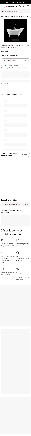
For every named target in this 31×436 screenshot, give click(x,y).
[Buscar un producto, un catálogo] (3, 11)
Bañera (16, 16)
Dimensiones (14, 55)
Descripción (4, 55)
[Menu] (3, 6)
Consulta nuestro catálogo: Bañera (11, 94)
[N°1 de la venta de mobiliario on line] (11, 6)
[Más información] (26, 67)
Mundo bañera (9, 16)
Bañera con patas (23, 16)
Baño (2, 16)
